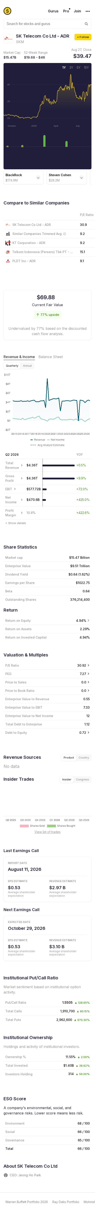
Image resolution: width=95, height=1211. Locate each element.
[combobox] (47, 24)
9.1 (82, 261)
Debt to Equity (16, 732)
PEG (8, 674)
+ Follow (83, 37)
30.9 (83, 225)
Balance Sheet (50, 357)
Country (84, 757)
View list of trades (47, 832)
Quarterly (12, 365)
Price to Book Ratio (19, 690)
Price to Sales (16, 682)
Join (77, 11)
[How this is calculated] (64, 233)
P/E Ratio (12, 665)
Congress (82, 779)
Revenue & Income (19, 357)
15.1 (82, 252)
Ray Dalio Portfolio (65, 1202)
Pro (66, 11)
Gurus (53, 11)
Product (69, 757)
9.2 (82, 243)
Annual (27, 365)
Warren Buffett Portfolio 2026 (26, 1202)
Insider (66, 779)
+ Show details (15, 523)
